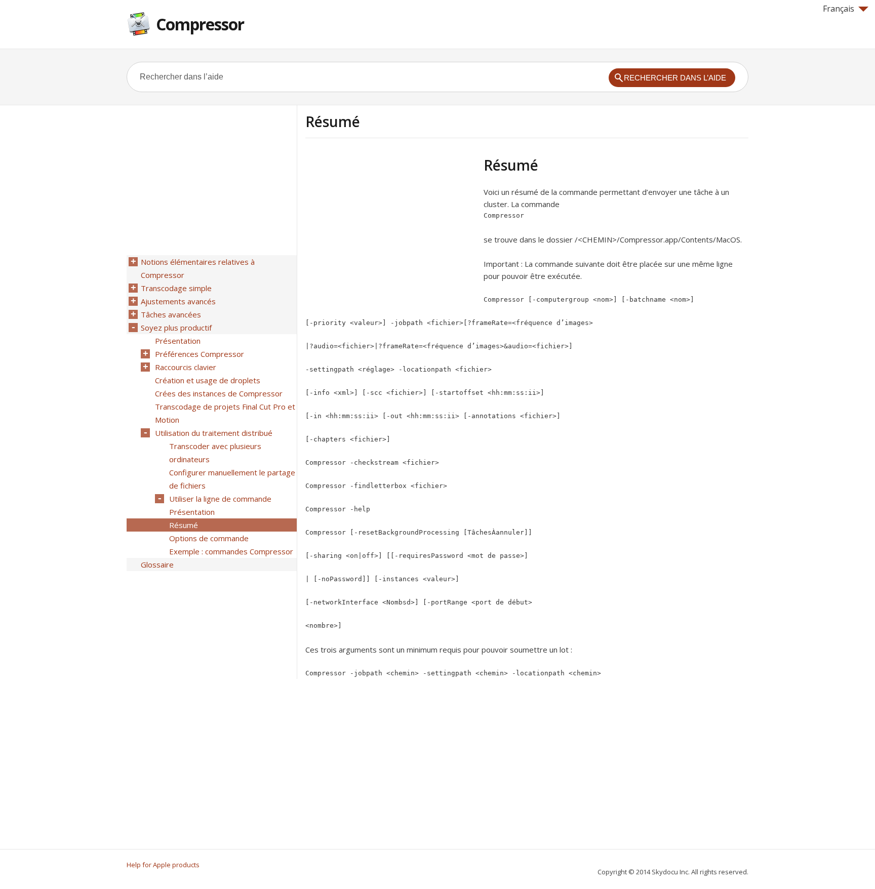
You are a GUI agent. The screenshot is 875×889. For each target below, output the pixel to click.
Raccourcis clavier (185, 367)
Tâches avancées (171, 314)
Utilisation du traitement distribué (213, 433)
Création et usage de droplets (207, 380)
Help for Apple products (163, 864)
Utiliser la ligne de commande (220, 499)
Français (838, 8)
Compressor (200, 24)
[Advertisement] (390, 227)
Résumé (183, 525)
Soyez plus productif (176, 327)
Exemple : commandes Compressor (231, 551)
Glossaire (157, 564)
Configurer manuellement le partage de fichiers (232, 479)
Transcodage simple (176, 288)
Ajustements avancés (178, 301)
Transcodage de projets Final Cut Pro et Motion (225, 413)
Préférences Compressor (199, 354)
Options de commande (209, 538)
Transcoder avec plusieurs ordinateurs (215, 452)
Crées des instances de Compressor (219, 393)
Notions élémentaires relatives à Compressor (198, 268)
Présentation (178, 341)
